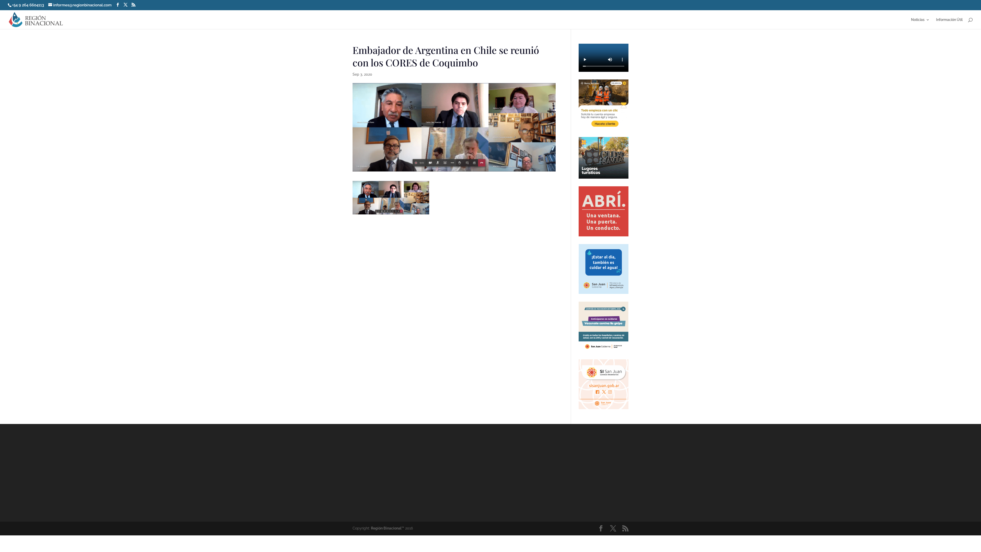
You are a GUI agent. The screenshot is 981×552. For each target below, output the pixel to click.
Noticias (918, 20)
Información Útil (949, 20)
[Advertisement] (536, 472)
